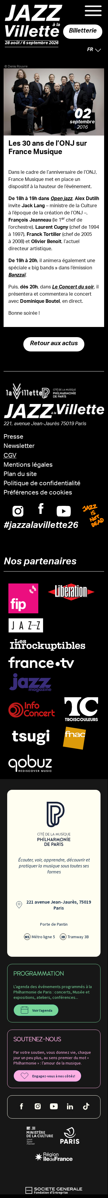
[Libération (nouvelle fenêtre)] (71, 592)
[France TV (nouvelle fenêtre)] (41, 662)
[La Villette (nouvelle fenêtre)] (21, 391)
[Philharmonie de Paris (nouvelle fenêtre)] (56, 393)
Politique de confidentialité (42, 483)
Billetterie (83, 32)
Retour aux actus (54, 344)
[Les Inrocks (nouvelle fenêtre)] (47, 644)
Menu (93, 11)
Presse (13, 437)
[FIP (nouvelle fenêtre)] (23, 598)
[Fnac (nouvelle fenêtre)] (74, 738)
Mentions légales (28, 465)
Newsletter (19, 446)
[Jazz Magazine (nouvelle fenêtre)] (30, 683)
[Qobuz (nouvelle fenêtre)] (30, 763)
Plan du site (20, 474)
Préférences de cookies (38, 493)
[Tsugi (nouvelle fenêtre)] (30, 737)
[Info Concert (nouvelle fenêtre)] (31, 710)
